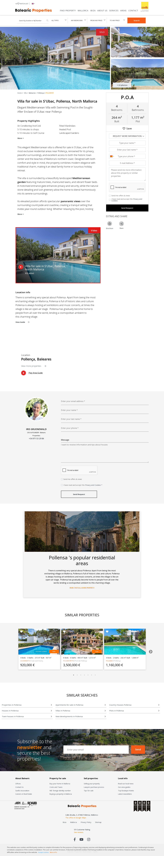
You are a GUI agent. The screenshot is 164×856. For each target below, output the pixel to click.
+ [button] (21, 4)
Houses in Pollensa (10, 710)
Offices (18, 783)
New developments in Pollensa (69, 716)
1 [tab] (73, 675)
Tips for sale (88, 790)
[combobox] (112, 156)
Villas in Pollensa (63, 710)
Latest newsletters (125, 794)
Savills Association (22, 790)
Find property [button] (68, 10)
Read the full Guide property (82, 588)
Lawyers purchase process (94, 787)
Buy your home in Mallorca (60, 783)
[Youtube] (81, 839)
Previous (13, 651)
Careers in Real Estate (23, 794)
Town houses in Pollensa (13, 716)
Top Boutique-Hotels (126, 790)
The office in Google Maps (75, 818)
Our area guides (124, 787)
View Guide (20, 322)
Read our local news (126, 783)
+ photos (122, 85)
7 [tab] (95, 675)
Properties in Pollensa (11, 705)
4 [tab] (84, 675)
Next (150, 651)
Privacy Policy (86, 822)
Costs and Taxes (56, 787)
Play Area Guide (36, 372)
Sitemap (98, 822)
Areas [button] (123, 10)
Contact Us (19, 787)
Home (19, 93)
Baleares (32, 93)
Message (65, 440)
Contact (133, 10)
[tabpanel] (39, 649)
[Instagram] (88, 839)
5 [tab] (88, 675)
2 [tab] (77, 675)
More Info (53, 852)
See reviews (78, 832)
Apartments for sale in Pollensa (69, 705)
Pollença (40, 93)
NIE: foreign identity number (60, 790)
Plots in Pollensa (116, 710)
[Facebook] (75, 839)
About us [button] (102, 10)
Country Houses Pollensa (120, 705)
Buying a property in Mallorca (61, 794)
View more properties (31, 366)
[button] (33, 3)
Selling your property (92, 783)
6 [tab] (91, 675)
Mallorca (83, 10)
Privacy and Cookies (93, 485)
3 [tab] (81, 675)
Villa (25, 93)
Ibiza (93, 10)
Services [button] (113, 10)
